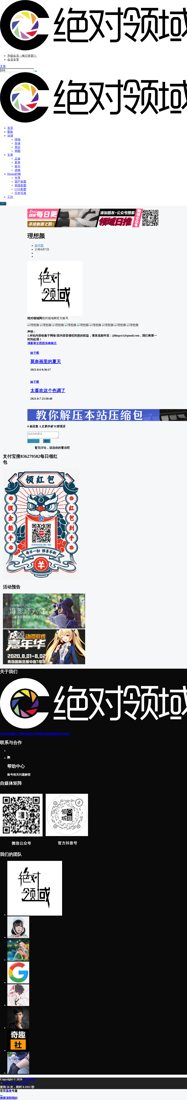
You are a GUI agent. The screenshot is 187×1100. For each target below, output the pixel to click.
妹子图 (39, 245)
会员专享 (13, 59)
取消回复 (33, 441)
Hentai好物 (14, 173)
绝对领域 (28, 1079)
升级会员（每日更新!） (22, 55)
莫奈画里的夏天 (45, 361)
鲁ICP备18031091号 (15, 1083)
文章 (10, 154)
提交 (46, 441)
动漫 (10, 135)
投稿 (3, 203)
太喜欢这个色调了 (47, 390)
